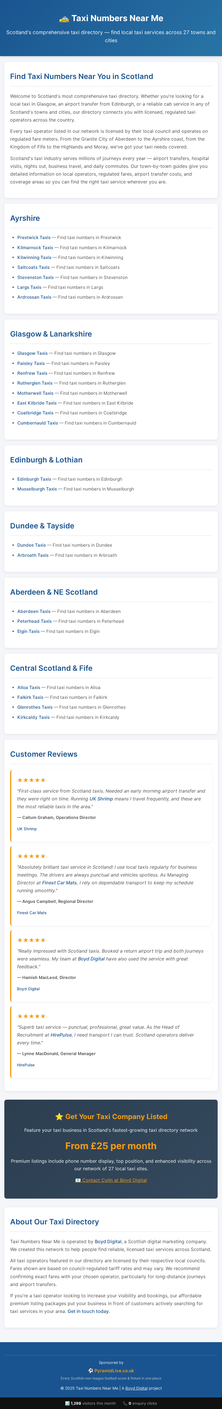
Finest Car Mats (59, 883)
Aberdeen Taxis (34, 611)
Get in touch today (88, 1311)
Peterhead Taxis (34, 621)
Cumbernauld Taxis (37, 423)
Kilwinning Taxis (34, 257)
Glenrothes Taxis (35, 707)
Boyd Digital (91, 959)
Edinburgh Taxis (34, 479)
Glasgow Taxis (32, 353)
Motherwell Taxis (35, 393)
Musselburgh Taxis (37, 489)
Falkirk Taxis (30, 697)
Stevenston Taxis (35, 277)
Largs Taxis (29, 287)
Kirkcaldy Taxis (33, 717)
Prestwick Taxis (34, 237)
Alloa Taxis (28, 687)
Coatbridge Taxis (35, 413)
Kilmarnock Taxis (35, 247)
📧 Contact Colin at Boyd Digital (111, 1180)
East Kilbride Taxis (37, 403)
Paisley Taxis (31, 363)
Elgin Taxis (28, 631)
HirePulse (61, 1035)
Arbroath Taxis (33, 555)
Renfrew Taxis (32, 373)
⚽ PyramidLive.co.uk (111, 1370)
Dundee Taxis (31, 545)
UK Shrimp (101, 799)
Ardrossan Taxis (34, 297)
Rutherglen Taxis (35, 383)
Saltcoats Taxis (33, 267)
